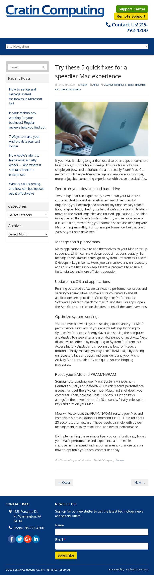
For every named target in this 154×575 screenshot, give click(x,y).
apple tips (140, 84)
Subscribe (66, 555)
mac (57, 89)
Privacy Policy (116, 569)
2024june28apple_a (115, 84)
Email (60, 540)
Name (59, 525)
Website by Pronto (137, 569)
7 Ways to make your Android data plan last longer (24, 141)
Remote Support (131, 16)
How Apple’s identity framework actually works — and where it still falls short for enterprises (25, 165)
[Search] (43, 67)
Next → (139, 483)
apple (131, 84)
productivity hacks (71, 89)
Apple (95, 84)
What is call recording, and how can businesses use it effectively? (26, 188)
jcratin (84, 84)
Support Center (132, 9)
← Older (64, 483)
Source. (119, 460)
